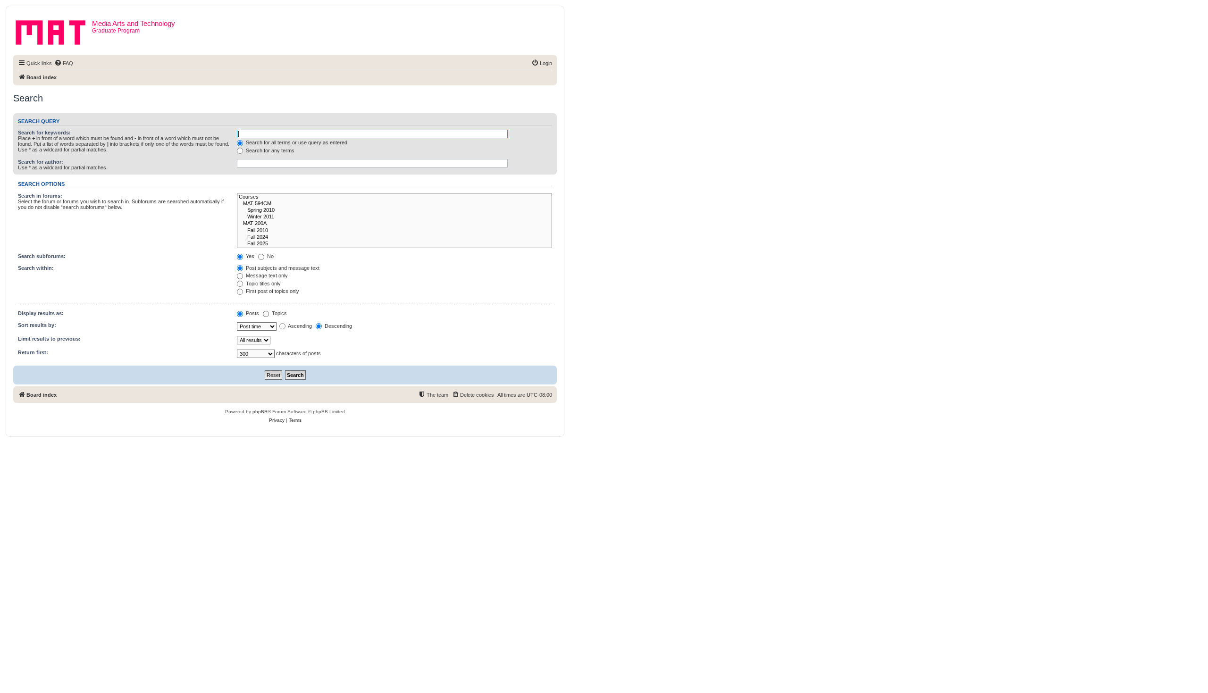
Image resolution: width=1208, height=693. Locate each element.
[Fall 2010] (394, 230)
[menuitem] (63, 63)
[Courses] (394, 197)
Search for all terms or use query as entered (295, 142)
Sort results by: (37, 325)
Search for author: (40, 162)
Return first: (33, 352)
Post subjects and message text (281, 268)
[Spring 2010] (394, 210)
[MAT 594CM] (394, 203)
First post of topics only (271, 291)
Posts (251, 313)
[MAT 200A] (394, 223)
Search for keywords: (44, 132)
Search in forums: (40, 196)
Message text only (266, 275)
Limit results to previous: (49, 339)
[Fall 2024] (394, 237)
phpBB (260, 411)
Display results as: (41, 313)
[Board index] (54, 31)
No (270, 256)
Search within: (36, 268)
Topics (278, 313)
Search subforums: (42, 256)
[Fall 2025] (394, 244)
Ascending (299, 326)
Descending (337, 326)
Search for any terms (269, 150)
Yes (249, 256)
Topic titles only (262, 283)
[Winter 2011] (394, 217)
